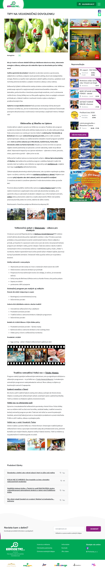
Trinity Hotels (52, 372)
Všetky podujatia (79, 135)
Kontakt (64, 548)
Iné (19, 55)
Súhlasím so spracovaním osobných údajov (68, 533)
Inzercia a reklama (43, 544)
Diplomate (40, 228)
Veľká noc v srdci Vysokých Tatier (21, 422)
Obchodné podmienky (44, 548)
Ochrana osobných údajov (46, 551)
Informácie (65, 544)
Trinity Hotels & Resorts (44, 379)
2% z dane (65, 551)
